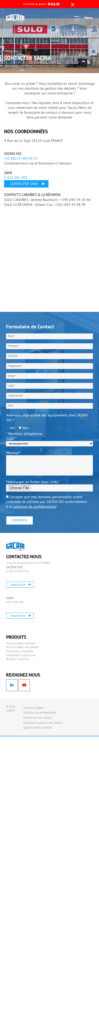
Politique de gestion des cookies (43, 722)
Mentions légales (33, 707)
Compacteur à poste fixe (21, 655)
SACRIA (21, 18)
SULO (21, 546)
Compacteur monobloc (19, 651)
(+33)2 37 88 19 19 (17, 571)
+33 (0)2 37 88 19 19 (20, 158)
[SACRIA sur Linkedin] (12, 685)
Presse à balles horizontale (22, 647)
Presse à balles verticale (20, 643)
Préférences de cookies (37, 717)
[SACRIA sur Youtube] (24, 685)
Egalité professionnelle (37, 727)
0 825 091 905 (15, 177)
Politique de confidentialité (39, 712)
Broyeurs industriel (17, 659)
